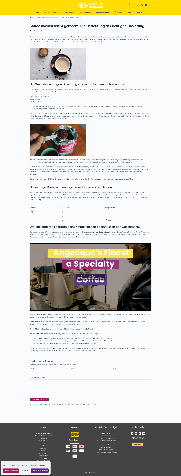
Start (30, 17)
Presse (43, 446)
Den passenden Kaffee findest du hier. (85, 350)
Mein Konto (141, 12)
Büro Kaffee (69, 12)
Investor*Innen (85, 12)
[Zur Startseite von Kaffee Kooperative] (90, 5)
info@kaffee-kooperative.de (106, 441)
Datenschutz (43, 456)
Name (32, 368)
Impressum (43, 453)
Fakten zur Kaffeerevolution (43, 436)
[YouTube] (140, 433)
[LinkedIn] (143, 433)
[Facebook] (132, 433)
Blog (129, 12)
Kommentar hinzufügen (38, 377)
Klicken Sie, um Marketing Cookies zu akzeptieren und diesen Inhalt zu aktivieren (90, 277)
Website (114, 368)
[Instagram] (136, 433)
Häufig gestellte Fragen (43, 433)
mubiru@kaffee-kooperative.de (106, 452)
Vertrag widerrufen (43, 461)
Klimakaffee (43, 438)
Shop (131, 5)
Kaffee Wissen (36, 17)
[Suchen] (150, 5)
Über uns (118, 12)
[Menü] (31, 5)
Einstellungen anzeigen (40, 470)
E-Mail (73, 368)
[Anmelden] (146, 5)
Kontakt (43, 448)
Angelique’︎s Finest (52, 12)
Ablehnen (25, 470)
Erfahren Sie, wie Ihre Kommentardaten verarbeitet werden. (80, 404)
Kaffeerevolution (102, 12)
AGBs (43, 451)
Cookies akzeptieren (11, 470)
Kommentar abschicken (39, 399)
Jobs (43, 443)
